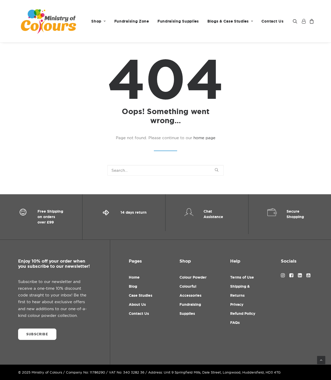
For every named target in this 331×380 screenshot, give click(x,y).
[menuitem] (98, 21)
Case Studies (140, 295)
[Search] (165, 170)
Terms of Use (242, 277)
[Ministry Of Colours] (49, 21)
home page (204, 137)
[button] (296, 21)
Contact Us (272, 21)
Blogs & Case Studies (228, 21)
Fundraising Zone (131, 21)
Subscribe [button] (37, 334)
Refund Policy (242, 313)
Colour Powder (193, 277)
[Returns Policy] (124, 217)
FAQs (235, 322)
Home (134, 277)
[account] (303, 21)
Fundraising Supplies (178, 21)
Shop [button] (96, 21)
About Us (137, 304)
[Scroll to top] (321, 359)
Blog (133, 286)
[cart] (310, 21)
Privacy (236, 304)
